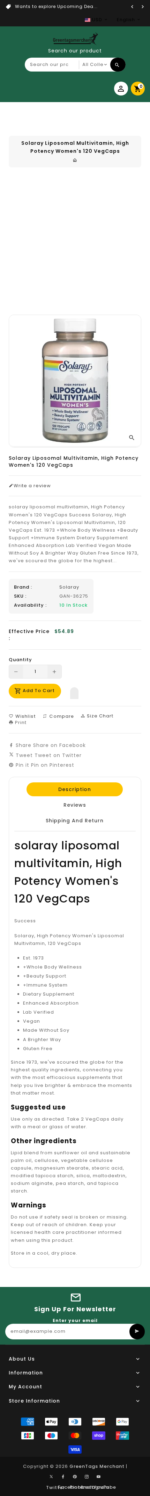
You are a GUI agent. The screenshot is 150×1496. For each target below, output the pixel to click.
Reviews (74, 804)
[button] (74, 691)
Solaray (69, 587)
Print (20, 722)
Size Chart (99, 716)
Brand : (23, 587)
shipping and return (75, 820)
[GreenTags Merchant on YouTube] (98, 1477)
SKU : (20, 596)
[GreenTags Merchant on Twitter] (51, 1476)
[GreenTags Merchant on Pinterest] (75, 1477)
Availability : (30, 605)
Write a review (32, 486)
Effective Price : (29, 635)
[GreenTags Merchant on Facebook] (63, 1477)
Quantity (20, 660)
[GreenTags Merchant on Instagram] (87, 1477)
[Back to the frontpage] (75, 160)
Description (74, 789)
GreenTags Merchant (97, 1466)
